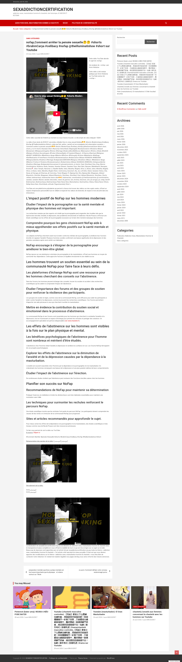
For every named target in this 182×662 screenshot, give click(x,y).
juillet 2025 (120, 160)
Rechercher (121, 37)
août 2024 (120, 189)
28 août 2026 (19, 617)
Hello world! (142, 109)
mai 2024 (120, 197)
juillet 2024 (120, 192)
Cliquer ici (36, 433)
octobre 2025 (121, 152)
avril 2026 (120, 136)
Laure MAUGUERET (43, 54)
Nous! (65, 23)
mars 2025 (120, 171)
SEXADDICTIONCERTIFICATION (43, 9)
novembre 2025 (122, 150)
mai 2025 (120, 165)
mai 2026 (120, 134)
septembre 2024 (122, 187)
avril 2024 (120, 200)
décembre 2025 (122, 147)
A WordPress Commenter (126, 109)
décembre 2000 (122, 221)
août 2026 (120, 126)
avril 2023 (120, 210)
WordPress (110, 658)
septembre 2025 (122, 155)
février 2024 (121, 205)
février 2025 (121, 173)
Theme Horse (83, 658)
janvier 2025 (121, 176)
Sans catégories (32, 38)
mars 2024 (120, 202)
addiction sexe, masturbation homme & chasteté (37, 23)
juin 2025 (120, 163)
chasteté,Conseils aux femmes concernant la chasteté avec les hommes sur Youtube (147, 614)
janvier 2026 (121, 144)
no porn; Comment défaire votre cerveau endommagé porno (93, 571)
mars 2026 (120, 139)
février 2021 (121, 215)
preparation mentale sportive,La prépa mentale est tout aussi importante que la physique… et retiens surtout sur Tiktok (46, 572)
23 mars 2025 (30, 54)
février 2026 (121, 142)
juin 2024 (120, 194)
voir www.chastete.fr (72, 321)
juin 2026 (120, 131)
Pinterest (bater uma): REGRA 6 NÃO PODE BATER (134, 61)
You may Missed (22, 583)
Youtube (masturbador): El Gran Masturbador (132, 84)
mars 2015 (120, 218)
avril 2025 (120, 168)
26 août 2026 (97, 617)
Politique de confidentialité (84, 23)
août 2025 (120, 158)
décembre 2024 (122, 179)
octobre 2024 (121, 184)
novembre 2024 (122, 181)
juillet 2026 (120, 129)
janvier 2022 (121, 213)
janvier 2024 (121, 208)
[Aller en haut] (177, 652)
